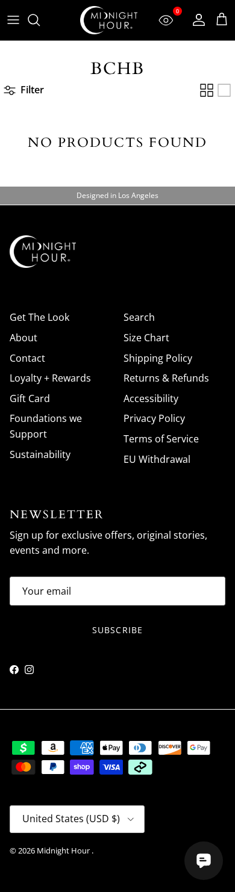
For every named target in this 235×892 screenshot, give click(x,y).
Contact (27, 358)
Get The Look (39, 317)
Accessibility (151, 398)
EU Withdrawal (157, 459)
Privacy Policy (154, 418)
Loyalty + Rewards (50, 378)
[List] (224, 90)
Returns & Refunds (166, 378)
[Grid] (206, 90)
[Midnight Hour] (108, 20)
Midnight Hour (64, 850)
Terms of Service (161, 438)
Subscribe (117, 630)
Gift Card (30, 398)
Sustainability (40, 454)
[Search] (40, 20)
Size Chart (146, 337)
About (23, 337)
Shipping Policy (158, 358)
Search (139, 317)
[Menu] (13, 20)
